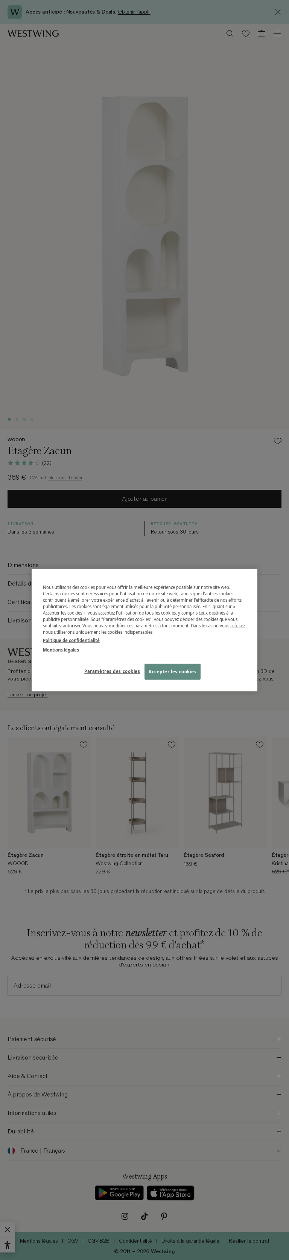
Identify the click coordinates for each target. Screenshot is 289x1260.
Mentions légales (61, 649)
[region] (144, 630)
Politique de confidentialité (71, 640)
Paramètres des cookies (112, 671)
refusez (237, 625)
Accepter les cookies (172, 671)
